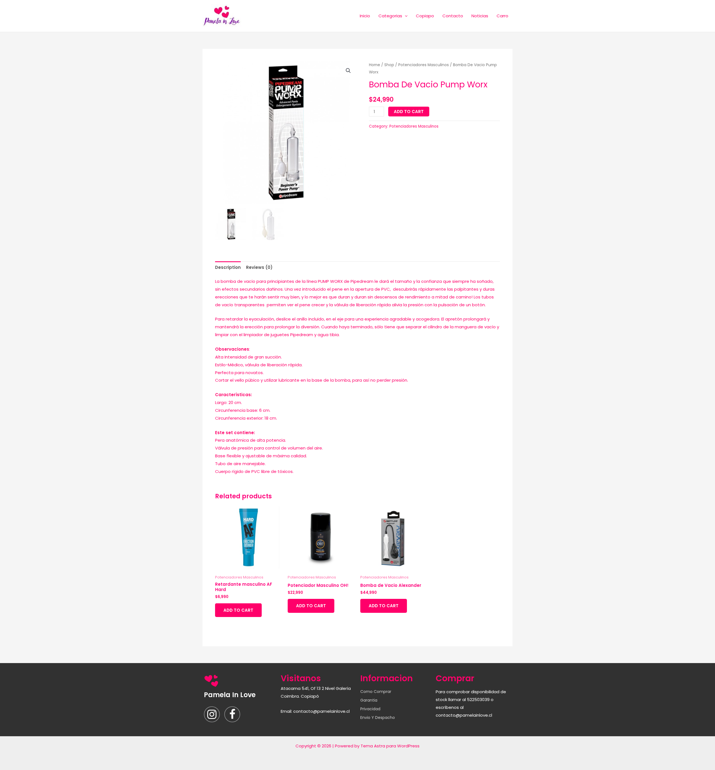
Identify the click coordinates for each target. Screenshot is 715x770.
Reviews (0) (259, 267)
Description (228, 267)
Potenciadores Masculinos (423, 65)
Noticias (479, 16)
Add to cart (409, 111)
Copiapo (425, 16)
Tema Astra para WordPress (390, 746)
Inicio (365, 16)
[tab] (228, 267)
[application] (404, 16)
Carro (502, 16)
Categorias (390, 16)
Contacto (452, 16)
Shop (389, 65)
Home (374, 65)
